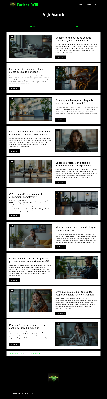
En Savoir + (61, 57)
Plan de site (29, 393)
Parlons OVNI (27, 4)
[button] (95, 4)
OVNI (80, 4)
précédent (14, 353)
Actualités (88, 4)
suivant (36, 353)
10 (31, 353)
